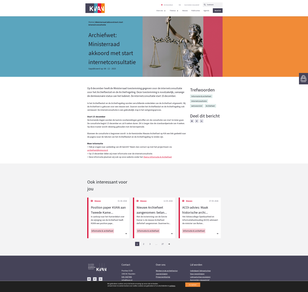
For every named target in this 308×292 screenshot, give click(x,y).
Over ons (159, 10)
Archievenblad (168, 5)
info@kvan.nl (127, 280)
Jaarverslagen (161, 274)
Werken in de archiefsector (167, 270)
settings (172, 286)
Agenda (206, 10)
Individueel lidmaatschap (200, 270)
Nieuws (185, 10)
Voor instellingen (197, 274)
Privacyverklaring (163, 277)
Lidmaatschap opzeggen (200, 277)
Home (91, 22)
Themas (173, 10)
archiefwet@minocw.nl (97, 150)
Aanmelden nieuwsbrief (191, 5)
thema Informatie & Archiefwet (157, 157)
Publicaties (195, 10)
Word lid (218, 10)
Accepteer (193, 285)
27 (163, 244)
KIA (180, 5)
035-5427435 (127, 277)
